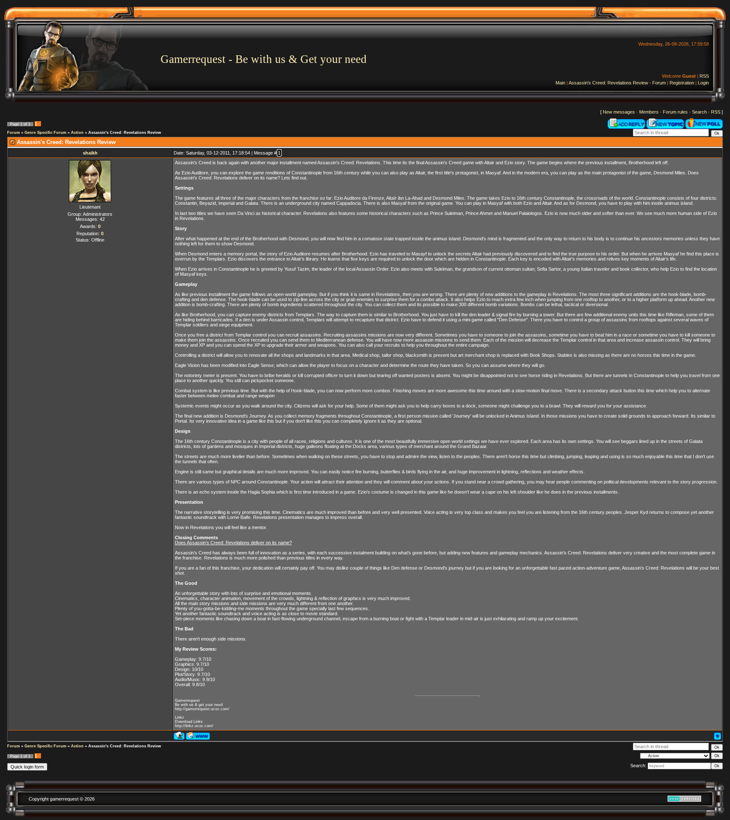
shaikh (90, 152)
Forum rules (675, 111)
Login (703, 82)
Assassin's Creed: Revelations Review (124, 132)
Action (77, 132)
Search (699, 111)
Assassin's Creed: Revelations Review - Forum (617, 82)
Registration (682, 82)
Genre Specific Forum (45, 132)
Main (560, 82)
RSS (704, 76)
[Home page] (198, 736)
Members (649, 111)
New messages (619, 111)
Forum (13, 132)
